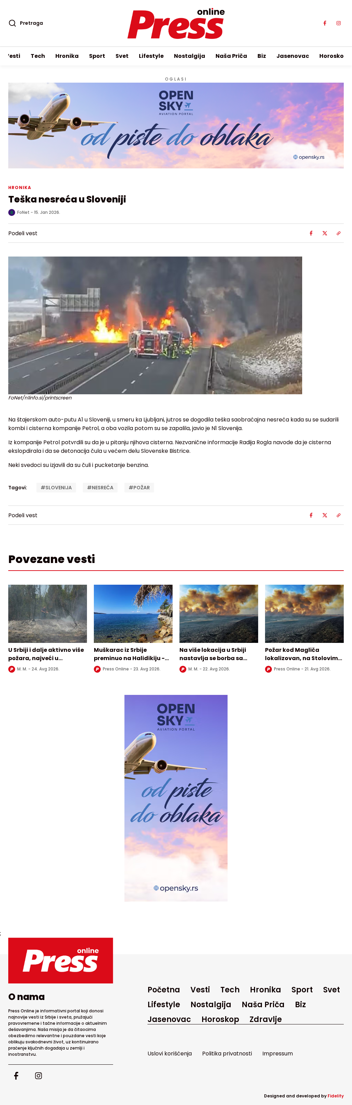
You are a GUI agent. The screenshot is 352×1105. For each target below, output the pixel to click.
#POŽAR (139, 487)
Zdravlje (266, 1019)
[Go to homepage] (60, 960)
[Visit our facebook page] (325, 23)
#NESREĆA (100, 487)
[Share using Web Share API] (338, 233)
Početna (163, 989)
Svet (122, 56)
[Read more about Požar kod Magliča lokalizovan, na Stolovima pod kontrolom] (304, 614)
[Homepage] (176, 23)
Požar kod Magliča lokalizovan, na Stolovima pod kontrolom (303, 658)
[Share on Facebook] (311, 233)
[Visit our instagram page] (338, 23)
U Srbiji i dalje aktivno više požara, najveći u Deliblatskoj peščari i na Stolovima (46, 662)
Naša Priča (231, 56)
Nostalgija (189, 56)
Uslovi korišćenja (169, 1053)
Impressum (277, 1053)
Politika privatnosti (227, 1053)
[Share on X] (325, 233)
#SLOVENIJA (56, 487)
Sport (97, 56)
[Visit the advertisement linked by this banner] (176, 125)
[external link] (176, 798)
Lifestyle (151, 56)
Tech (38, 56)
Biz (261, 56)
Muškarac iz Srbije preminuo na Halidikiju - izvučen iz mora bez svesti (131, 658)
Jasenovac (292, 56)
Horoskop (333, 56)
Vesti (12, 56)
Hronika (67, 56)
